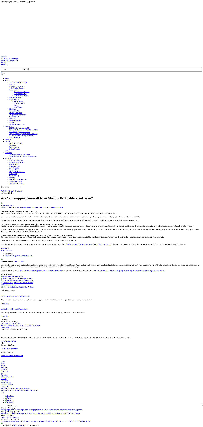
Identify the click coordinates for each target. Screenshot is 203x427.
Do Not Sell (5, 386)
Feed (2, 392)
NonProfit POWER (72, 421)
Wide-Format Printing (16, 183)
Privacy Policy (6, 383)
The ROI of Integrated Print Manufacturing (15, 296)
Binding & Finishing (16, 160)
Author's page (19, 261)
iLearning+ (4, 64)
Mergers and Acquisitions (17, 115)
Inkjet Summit (14, 147)
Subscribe (8, 153)
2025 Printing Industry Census (19, 132)
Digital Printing (14, 99)
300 (9, 60)
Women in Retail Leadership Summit (26, 421)
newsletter (23, 156)
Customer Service (7, 384)
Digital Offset (18, 101)
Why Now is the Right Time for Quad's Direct (18, 287)
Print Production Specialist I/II (12, 356)
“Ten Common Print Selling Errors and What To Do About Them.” (88, 244)
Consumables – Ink (20, 94)
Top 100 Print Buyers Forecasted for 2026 (23, 134)
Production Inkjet (19, 103)
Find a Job (4, 62)
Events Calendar (14, 149)
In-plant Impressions (21, 410)
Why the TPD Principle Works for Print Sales (18, 280)
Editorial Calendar (7, 377)
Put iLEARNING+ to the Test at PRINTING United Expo (20, 325)
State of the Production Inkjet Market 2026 (23, 130)
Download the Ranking (8, 341)
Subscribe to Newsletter (19, 390)
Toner (15, 105)
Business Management (16, 86)
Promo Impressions (68, 410)
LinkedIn (10, 400)
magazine (19, 155)
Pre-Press (12, 118)
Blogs (3, 363)
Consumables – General (21, 92)
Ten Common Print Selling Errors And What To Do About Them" (42, 271)
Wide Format (18, 107)
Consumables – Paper (21, 96)
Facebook (10, 396)
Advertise (4, 375)
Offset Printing (14, 116)
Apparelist (78, 410)
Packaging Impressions (36, 410)
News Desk (13, 174)
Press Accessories (15, 120)
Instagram (10, 402)
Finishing (12, 109)
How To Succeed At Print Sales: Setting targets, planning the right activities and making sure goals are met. (129, 271)
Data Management (15, 97)
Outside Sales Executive (9, 348)
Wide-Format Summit (36, 413)
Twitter (9, 398)
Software (12, 122)
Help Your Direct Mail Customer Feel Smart (17, 278)
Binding (12, 84)
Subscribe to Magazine (15, 388)
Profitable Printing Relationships (11, 191)
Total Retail (5, 417)
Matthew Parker (8, 205)
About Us (4, 369)
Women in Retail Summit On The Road (52, 421)
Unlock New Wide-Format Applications (14, 309)
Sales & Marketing (15, 181)
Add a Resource (14, 137)
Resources (8, 126)
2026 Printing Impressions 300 (19, 128)
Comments (59, 207)
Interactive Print (14, 111)
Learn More (5, 303)
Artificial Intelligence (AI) (18, 82)
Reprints (3, 379)
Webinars (12, 145)
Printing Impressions (7, 410)
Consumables (13, 90)
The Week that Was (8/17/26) (13, 276)
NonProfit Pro (13, 417)
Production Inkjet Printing (18, 179)
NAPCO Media (19, 425)
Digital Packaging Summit (19, 413)
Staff (2, 373)
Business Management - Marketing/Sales (18, 256)
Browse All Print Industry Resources (21, 136)
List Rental (4, 381)
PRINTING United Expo (9, 59)
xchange (8, 158)
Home (7, 78)
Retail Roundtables (7, 421)
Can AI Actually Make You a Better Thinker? (18, 283)
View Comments (6, 250)
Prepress (12, 177)
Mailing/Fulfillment (15, 113)
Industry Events (14, 170)
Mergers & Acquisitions (17, 172)
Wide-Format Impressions (53, 410)
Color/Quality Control (16, 88)
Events (7, 141)
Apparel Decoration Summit (52, 413)
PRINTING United (15, 143)
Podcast (7, 151)
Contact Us (4, 371)
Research (8, 139)
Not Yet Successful (9, 285)
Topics (7, 80)
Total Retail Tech (85, 421)
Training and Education (17, 124)
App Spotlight (14, 168)
